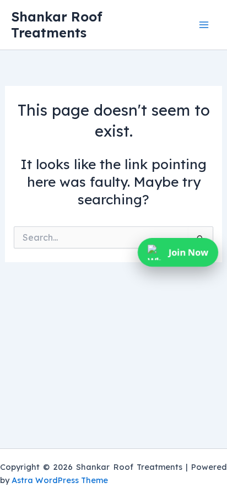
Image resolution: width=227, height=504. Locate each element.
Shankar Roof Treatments (56, 24)
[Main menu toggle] (203, 25)
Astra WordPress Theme (60, 480)
